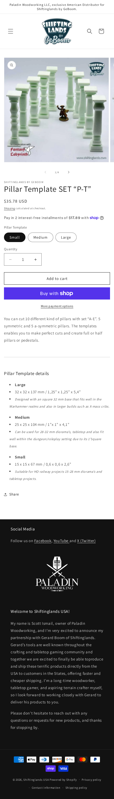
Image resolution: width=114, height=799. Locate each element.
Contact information (46, 787)
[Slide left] (45, 172)
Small (15, 237)
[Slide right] (68, 172)
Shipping (9, 208)
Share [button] (14, 494)
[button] (10, 31)
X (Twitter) (86, 540)
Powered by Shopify (63, 779)
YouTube (61, 540)
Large (66, 237)
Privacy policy (91, 780)
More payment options (57, 306)
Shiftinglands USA (36, 779)
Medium (40, 237)
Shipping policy (76, 787)
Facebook (42, 540)
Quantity (10, 249)
